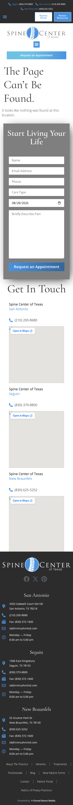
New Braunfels (20, 478)
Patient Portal (45, 781)
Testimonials (15, 773)
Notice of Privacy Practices (36, 790)
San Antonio (18, 309)
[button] (5, 17)
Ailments (41, 764)
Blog (32, 773)
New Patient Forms (54, 773)
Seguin (14, 393)
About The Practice (17, 764)
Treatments (60, 764)
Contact (24, 781)
